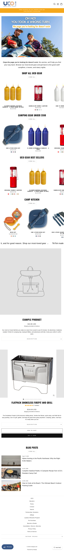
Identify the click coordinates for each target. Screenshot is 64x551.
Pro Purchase (32, 520)
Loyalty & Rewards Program (32, 517)
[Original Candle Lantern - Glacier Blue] (60, 152)
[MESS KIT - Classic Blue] (15, 236)
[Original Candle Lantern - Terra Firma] (14, 194)
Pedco (32, 504)
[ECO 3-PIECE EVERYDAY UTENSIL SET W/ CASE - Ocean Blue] (62, 237)
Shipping (26, 326)
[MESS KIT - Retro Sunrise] (11, 236)
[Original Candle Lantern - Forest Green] (62, 152)
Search (32, 509)
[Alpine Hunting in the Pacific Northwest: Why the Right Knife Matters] (11, 460)
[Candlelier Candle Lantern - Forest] (37, 109)
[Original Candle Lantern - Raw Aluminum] (16, 194)
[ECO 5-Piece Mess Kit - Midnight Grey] (15, 152)
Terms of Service (32, 531)
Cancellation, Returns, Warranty (32, 526)
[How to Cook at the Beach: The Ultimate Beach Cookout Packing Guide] (11, 485)
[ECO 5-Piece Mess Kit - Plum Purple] (13, 152)
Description (32, 338)
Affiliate (32, 515)
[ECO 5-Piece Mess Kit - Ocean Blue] (11, 152)
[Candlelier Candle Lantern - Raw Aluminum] (41, 109)
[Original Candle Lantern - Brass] (18, 194)
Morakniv (32, 501)
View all (32, 77)
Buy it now (32, 435)
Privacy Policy (32, 528)
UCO (32, 498)
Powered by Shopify (32, 549)
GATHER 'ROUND (32, 536)
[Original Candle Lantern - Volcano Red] (58, 152)
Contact (32, 506)
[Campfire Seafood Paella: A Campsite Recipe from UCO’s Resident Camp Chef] (11, 473)
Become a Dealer (32, 523)
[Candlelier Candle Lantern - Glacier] (39, 109)
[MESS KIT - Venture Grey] (13, 236)
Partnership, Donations (32, 512)
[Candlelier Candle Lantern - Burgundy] (35, 109)
